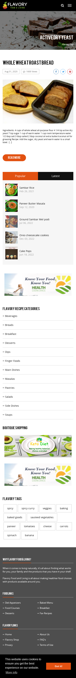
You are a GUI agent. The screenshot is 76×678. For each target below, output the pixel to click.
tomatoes (29, 526)
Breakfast (10, 334)
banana (29, 535)
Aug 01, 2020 (11, 71)
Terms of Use (46, 645)
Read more (14, 158)
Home (8, 634)
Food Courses (12, 608)
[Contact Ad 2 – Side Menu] (38, 447)
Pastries (9, 387)
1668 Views (31, 71)
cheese (47, 526)
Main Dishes (12, 369)
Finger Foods (12, 360)
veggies (47, 508)
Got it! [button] (58, 666)
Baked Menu (46, 602)
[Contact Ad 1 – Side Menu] (38, 476)
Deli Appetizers (13, 602)
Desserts (10, 343)
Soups (8, 414)
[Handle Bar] (69, 5)
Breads (9, 325)
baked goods (14, 517)
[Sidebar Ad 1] (38, 286)
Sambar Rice (26, 187)
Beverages (11, 316)
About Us (44, 634)
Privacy (9, 645)
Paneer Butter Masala (32, 203)
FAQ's (43, 639)
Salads (9, 396)
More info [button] (11, 672)
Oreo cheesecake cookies (34, 235)
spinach (12, 535)
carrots (64, 526)
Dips (7, 352)
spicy (10, 508)
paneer (11, 526)
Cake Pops (25, 251)
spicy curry (28, 508)
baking (64, 508)
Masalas (10, 378)
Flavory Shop (12, 639)
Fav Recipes (46, 613)
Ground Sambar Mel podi (34, 219)
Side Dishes (12, 405)
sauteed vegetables (42, 517)
